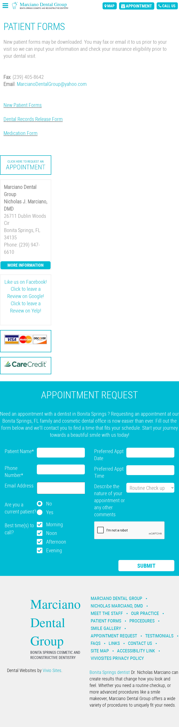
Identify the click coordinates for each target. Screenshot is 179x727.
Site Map (100, 650)
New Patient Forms (22, 105)
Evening (54, 550)
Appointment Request (114, 635)
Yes (49, 512)
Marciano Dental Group (116, 598)
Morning (54, 524)
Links (114, 643)
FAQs (95, 643)
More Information (25, 265)
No (49, 503)
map (110, 5)
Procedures (142, 621)
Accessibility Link (136, 650)
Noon (51, 533)
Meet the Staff (107, 613)
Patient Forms (106, 621)
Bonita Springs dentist (110, 672)
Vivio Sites (52, 670)
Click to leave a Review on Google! (25, 292)
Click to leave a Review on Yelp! (25, 307)
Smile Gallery (106, 628)
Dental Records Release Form (33, 119)
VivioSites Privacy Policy (117, 658)
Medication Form (20, 133)
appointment (139, 6)
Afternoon (56, 541)
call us (169, 5)
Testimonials (159, 635)
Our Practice (145, 613)
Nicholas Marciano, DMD (117, 606)
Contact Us (140, 643)
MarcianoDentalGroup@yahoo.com (52, 83)
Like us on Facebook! (25, 281)
